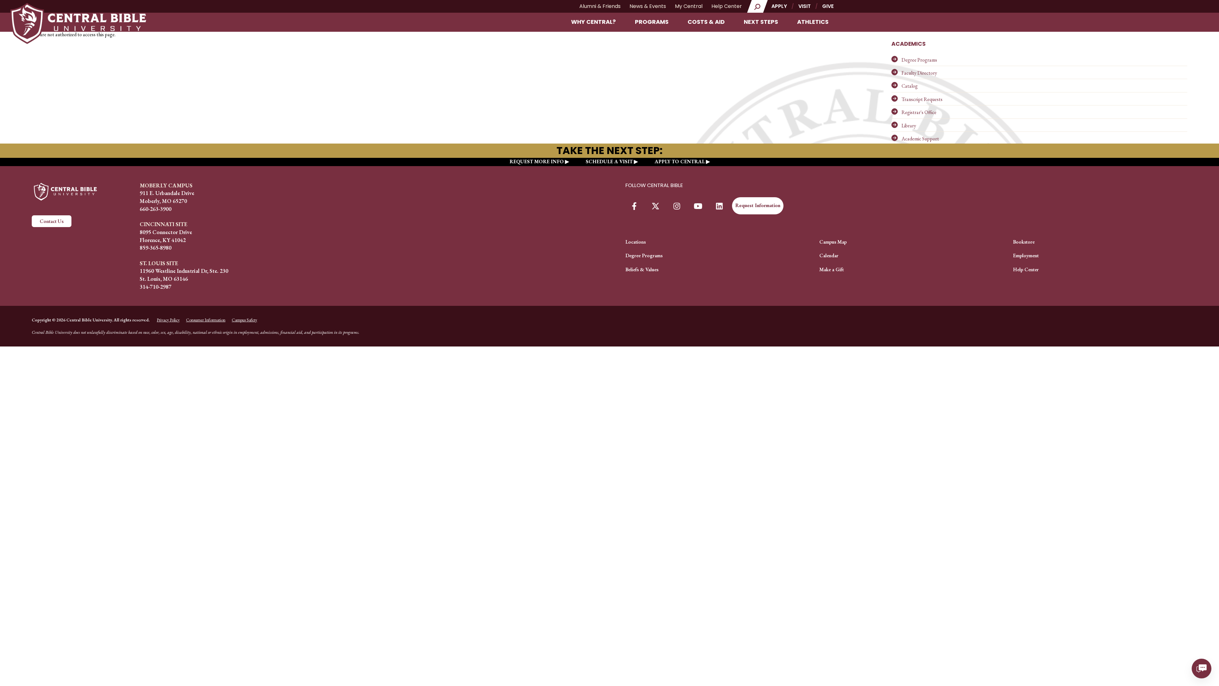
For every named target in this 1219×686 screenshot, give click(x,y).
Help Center (726, 6)
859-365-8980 (155, 247)
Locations (635, 242)
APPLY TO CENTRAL (680, 161)
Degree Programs (919, 60)
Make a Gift (831, 269)
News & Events (647, 6)
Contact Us (51, 221)
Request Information (757, 205)
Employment (1026, 255)
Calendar (828, 255)
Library (909, 125)
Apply (779, 6)
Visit (804, 6)
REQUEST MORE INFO (537, 161)
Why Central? (593, 22)
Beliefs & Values (641, 269)
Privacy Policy (168, 320)
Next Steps (761, 22)
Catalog (910, 86)
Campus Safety (244, 320)
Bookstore (1024, 242)
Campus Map (833, 242)
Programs (652, 22)
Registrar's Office (919, 112)
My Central (689, 6)
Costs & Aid (706, 22)
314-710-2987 (155, 286)
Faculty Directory (919, 73)
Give (828, 6)
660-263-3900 (155, 208)
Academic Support (920, 138)
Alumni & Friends (600, 6)
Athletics (813, 22)
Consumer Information (205, 320)
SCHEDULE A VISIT (609, 161)
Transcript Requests (922, 99)
